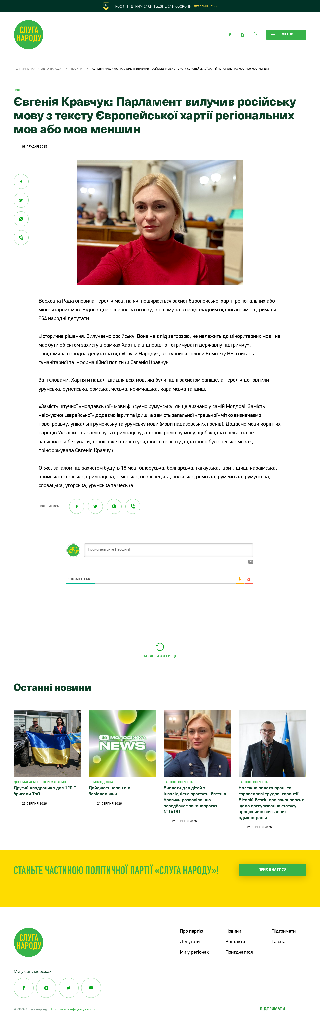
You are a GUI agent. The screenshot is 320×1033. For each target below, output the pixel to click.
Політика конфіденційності (73, 1009)
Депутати (190, 941)
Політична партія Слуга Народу (37, 69)
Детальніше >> (205, 6)
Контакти (235, 941)
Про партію (191, 931)
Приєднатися (272, 869)
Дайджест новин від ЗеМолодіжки (109, 791)
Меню (288, 34)
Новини (76, 69)
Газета (279, 941)
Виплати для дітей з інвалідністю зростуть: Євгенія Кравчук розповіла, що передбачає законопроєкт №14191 (195, 800)
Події (18, 90)
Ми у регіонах (194, 952)
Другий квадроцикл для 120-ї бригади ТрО (45, 791)
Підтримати (284, 931)
